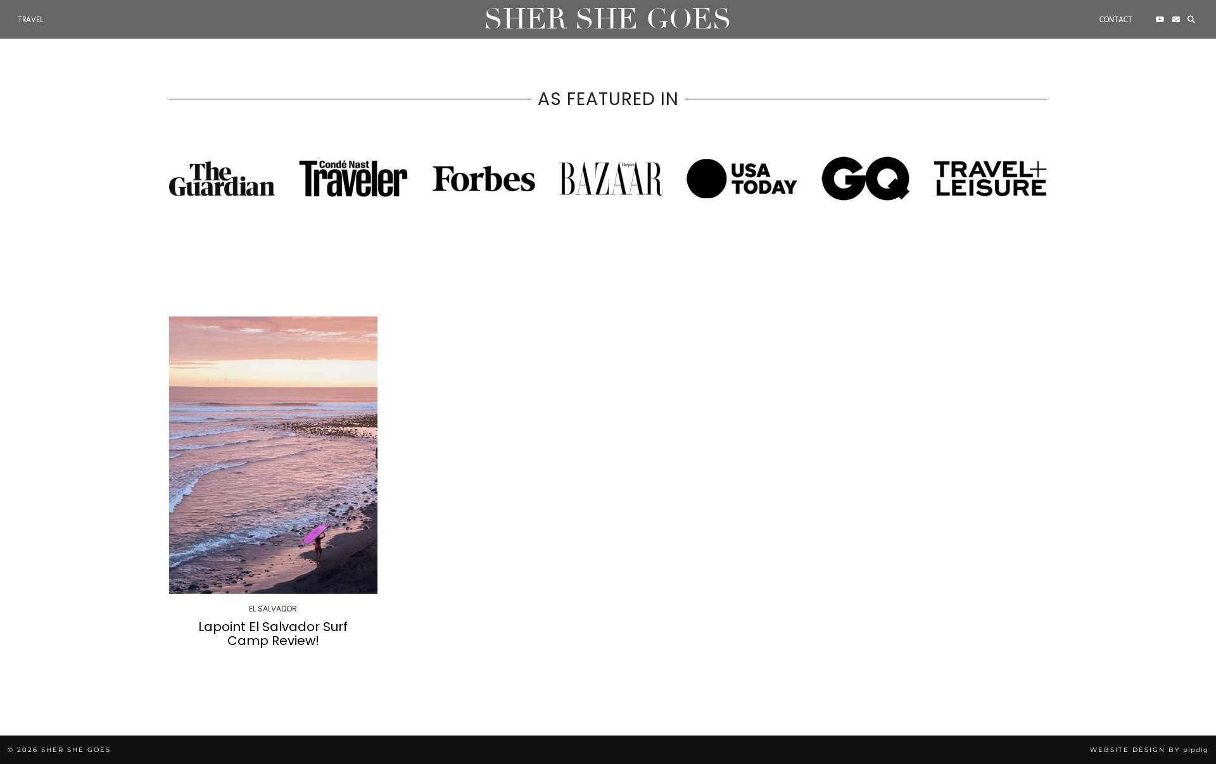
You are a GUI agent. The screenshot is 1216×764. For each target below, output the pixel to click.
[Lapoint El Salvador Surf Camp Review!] (273, 455)
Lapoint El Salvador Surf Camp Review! (273, 633)
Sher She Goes (608, 19)
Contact (1115, 19)
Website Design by (1149, 750)
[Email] (1176, 20)
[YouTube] (1160, 20)
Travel (31, 19)
